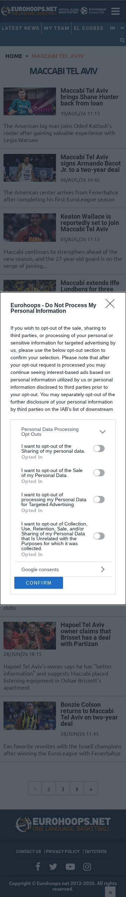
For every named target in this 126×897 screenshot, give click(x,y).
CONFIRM (39, 583)
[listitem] (63, 432)
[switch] (99, 448)
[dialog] (63, 448)
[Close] (112, 305)
